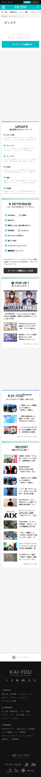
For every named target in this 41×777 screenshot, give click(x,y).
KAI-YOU (4, 16)
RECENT (21, 447)
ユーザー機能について (10, 732)
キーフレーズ (13, 16)
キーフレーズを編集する (22, 44)
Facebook (12, 680)
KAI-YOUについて (8, 729)
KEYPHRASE (21, 204)
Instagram (29, 680)
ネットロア (10, 156)
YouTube (17, 680)
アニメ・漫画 (24, 711)
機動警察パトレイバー (15, 251)
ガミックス (10, 145)
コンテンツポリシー (27, 736)
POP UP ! (22, 283)
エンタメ (15, 718)
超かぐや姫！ (12, 240)
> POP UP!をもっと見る (29, 344)
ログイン (35, 2)
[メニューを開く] (3, 7)
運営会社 (5, 739)
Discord (23, 680)
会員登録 (27, 2)
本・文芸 (5, 711)
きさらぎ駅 (10, 135)
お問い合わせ (21, 729)
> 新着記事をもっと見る (29, 564)
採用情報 (15, 739)
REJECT (10, 220)
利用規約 (23, 732)
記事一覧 (5, 694)
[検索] (38, 7)
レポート (5, 697)
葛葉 (8, 178)
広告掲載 (31, 729)
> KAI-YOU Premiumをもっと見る (26, 436)
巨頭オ (8, 167)
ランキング (22, 694)
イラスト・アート (8, 715)
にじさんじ (24, 230)
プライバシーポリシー (10, 736)
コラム (30, 694)
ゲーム (28, 715)
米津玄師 (10, 230)
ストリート (6, 718)
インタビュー (23, 697)
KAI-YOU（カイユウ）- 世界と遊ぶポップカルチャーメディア (20, 7)
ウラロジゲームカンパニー (17, 246)
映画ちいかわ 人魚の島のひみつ (18, 225)
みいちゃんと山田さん (15, 235)
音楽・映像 (20, 715)
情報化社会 (14, 711)
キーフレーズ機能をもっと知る (20, 271)
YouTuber (11, 215)
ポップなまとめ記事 (9, 701)
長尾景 (8, 188)
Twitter (6, 680)
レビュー (13, 697)
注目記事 (13, 694)
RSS (34, 680)
